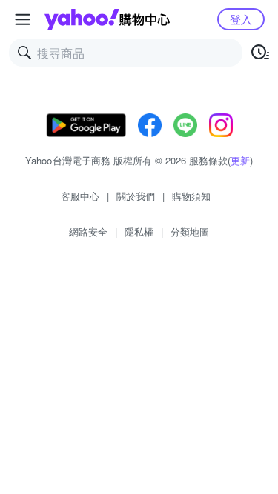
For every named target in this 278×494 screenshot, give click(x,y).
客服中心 (80, 196)
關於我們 (135, 196)
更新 (240, 160)
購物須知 (191, 196)
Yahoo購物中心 (107, 19)
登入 (241, 19)
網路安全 (88, 231)
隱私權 (139, 231)
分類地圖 (190, 231)
